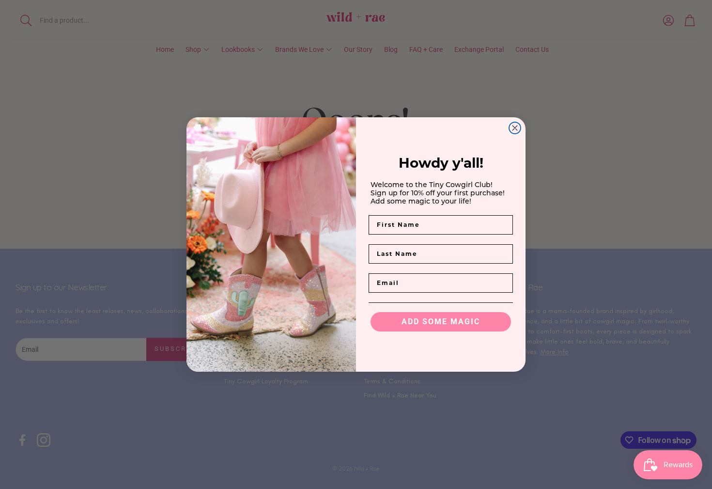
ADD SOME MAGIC (441, 321)
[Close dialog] (515, 128)
